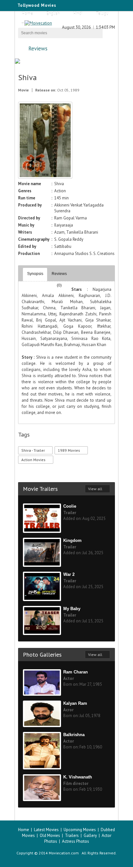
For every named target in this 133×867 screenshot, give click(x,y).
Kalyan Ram (75, 703)
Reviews (37, 48)
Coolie (69, 506)
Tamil (26, 24)
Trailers (72, 835)
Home (27, 13)
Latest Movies (46, 829)
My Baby (71, 608)
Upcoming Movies (80, 829)
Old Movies (50, 835)
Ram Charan (75, 672)
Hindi (77, 13)
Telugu (102, 13)
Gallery (90, 835)
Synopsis (35, 273)
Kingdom (72, 540)
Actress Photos (75, 841)
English (53, 13)
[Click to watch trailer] (45, 177)
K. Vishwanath (77, 777)
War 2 (69, 574)
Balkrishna (74, 734)
